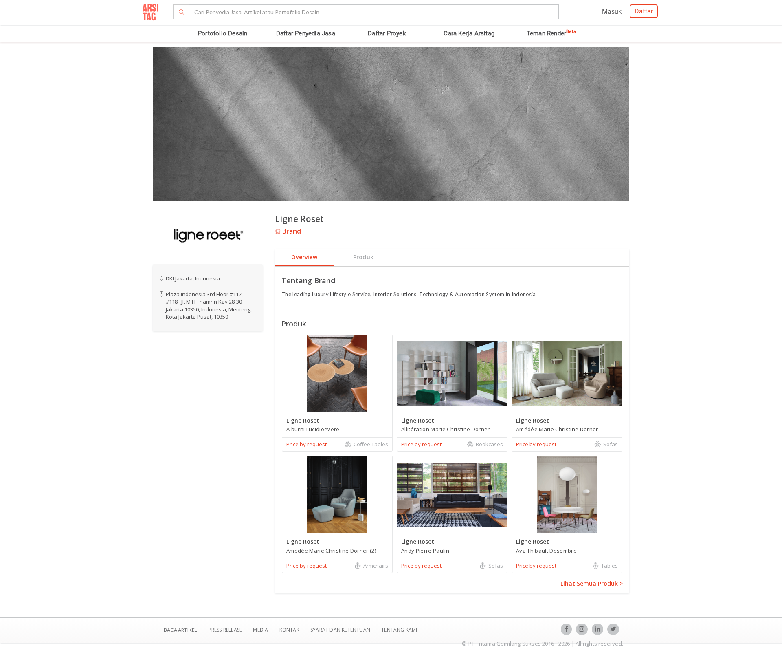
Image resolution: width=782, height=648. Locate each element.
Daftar (644, 11)
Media (261, 629)
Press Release (225, 629)
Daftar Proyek (387, 33)
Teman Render (551, 33)
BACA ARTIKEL (180, 630)
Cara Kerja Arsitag (469, 33)
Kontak (290, 629)
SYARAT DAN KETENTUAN (340, 629)
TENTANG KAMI (399, 629)
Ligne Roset (299, 219)
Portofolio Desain (222, 33)
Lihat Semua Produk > (591, 583)
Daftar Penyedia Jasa (305, 33)
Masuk (612, 11)
